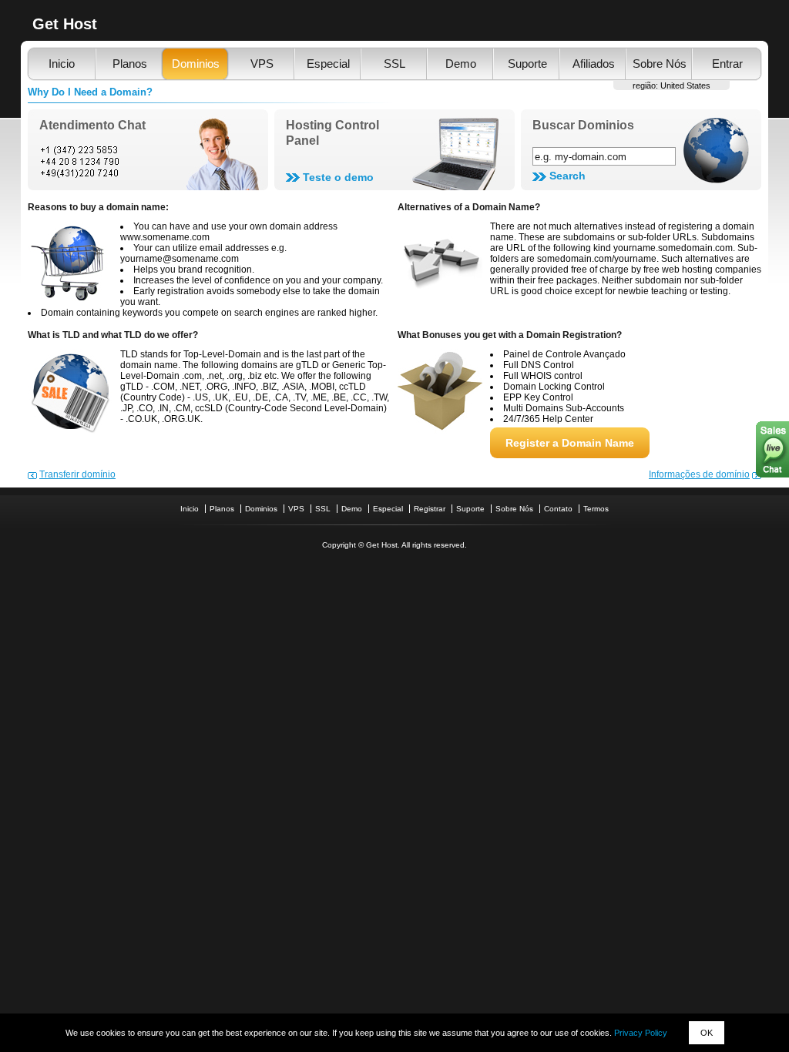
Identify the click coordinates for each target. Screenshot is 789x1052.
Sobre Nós (660, 63)
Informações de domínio (699, 474)
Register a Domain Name (569, 443)
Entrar (727, 63)
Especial (328, 63)
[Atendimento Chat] (148, 160)
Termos (596, 508)
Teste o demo (338, 177)
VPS (262, 63)
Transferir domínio (77, 474)
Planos (129, 63)
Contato (558, 508)
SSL (394, 63)
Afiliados (593, 63)
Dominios (196, 63)
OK (706, 1032)
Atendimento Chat (92, 125)
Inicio (62, 63)
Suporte (527, 63)
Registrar (429, 508)
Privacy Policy (640, 1032)
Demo (460, 63)
